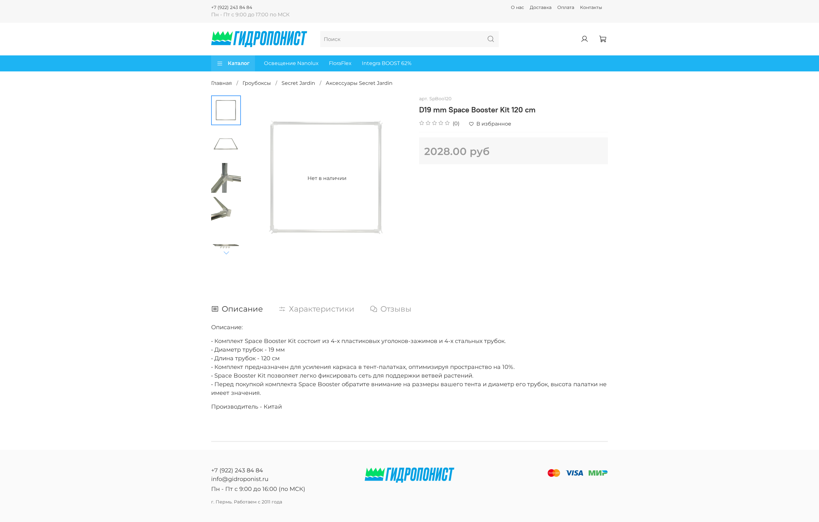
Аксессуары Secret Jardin (359, 83)
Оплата (565, 7)
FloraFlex (340, 63)
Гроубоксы (257, 83)
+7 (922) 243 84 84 (231, 7)
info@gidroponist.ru (239, 479)
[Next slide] (226, 252)
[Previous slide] (257, 178)
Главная (221, 83)
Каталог (239, 63)
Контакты (591, 7)
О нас (517, 7)
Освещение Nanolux (291, 63)
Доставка (541, 7)
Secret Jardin (298, 83)
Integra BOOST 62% (386, 63)
